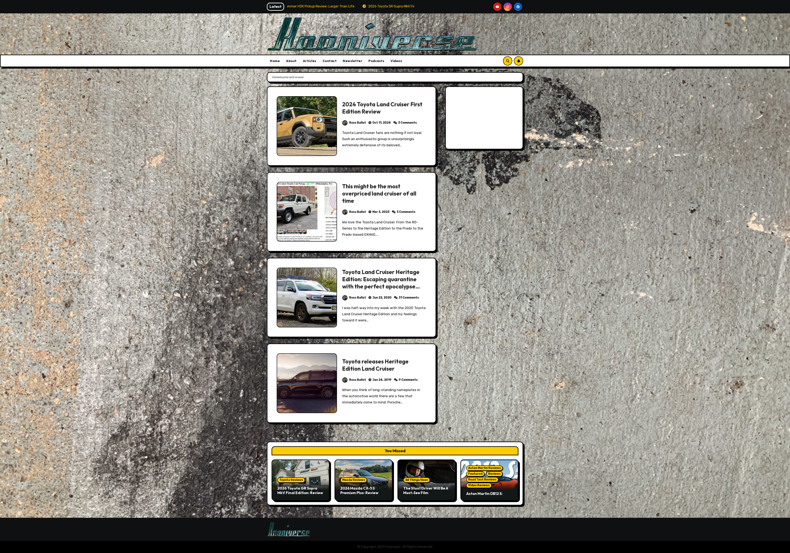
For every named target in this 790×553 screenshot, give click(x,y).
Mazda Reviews (353, 480)
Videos (396, 61)
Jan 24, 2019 (382, 380)
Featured (475, 474)
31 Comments (409, 297)
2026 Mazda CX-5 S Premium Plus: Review (359, 490)
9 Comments (408, 380)
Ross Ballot (357, 122)
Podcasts (376, 61)
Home (275, 61)
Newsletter (352, 61)
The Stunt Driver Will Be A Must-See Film (425, 490)
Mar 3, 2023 (381, 212)
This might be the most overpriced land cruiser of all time (379, 193)
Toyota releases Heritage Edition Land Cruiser (375, 365)
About (291, 61)
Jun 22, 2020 (382, 297)
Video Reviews (479, 485)
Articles (309, 61)
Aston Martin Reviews (484, 468)
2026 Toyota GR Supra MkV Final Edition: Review (300, 490)
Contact (330, 61)
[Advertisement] (485, 119)
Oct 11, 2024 (382, 122)
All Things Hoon (416, 480)
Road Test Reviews (482, 479)
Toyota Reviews (291, 480)
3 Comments (407, 122)
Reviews (494, 474)
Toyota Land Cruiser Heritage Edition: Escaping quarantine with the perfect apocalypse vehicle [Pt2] (380, 282)
